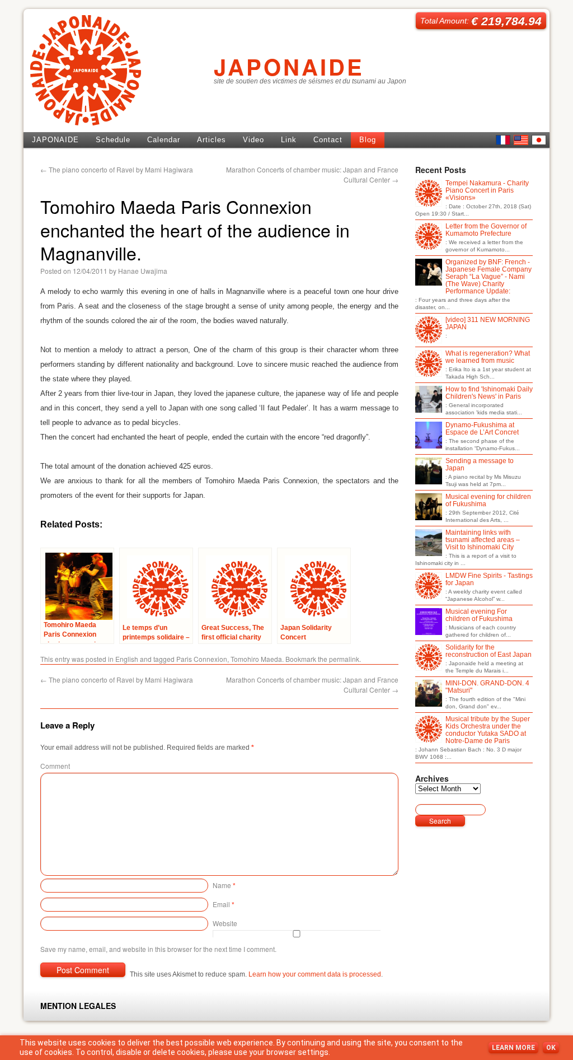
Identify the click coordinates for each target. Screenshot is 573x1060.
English (521, 140)
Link (289, 140)
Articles (211, 140)
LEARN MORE (513, 1048)
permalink (344, 659)
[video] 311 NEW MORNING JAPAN (487, 323)
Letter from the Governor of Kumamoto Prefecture (486, 230)
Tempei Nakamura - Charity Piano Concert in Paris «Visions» (487, 191)
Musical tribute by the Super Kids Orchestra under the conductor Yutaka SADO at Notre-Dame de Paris (487, 730)
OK (551, 1048)
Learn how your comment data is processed (314, 974)
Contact (327, 140)
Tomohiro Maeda (256, 659)
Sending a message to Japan (479, 464)
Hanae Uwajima (142, 270)
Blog (367, 140)
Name (224, 885)
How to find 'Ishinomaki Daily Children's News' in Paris (489, 393)
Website (225, 923)
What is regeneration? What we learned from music (487, 357)
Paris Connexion (201, 659)
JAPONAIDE (289, 66)
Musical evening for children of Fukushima (488, 500)
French (503, 140)
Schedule (113, 140)
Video (253, 140)
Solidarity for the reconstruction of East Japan (488, 651)
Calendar (163, 140)
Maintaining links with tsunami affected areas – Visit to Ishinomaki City (482, 540)
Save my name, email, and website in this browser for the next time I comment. (158, 949)
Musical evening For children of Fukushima (479, 615)
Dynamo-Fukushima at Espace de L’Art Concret (482, 429)
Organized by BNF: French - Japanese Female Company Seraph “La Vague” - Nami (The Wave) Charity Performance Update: (488, 277)
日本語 (539, 140)
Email (223, 904)
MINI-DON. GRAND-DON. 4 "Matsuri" (487, 687)
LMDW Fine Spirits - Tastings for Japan (489, 579)
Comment (55, 766)
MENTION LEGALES (78, 1005)
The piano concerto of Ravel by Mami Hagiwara (116, 169)
